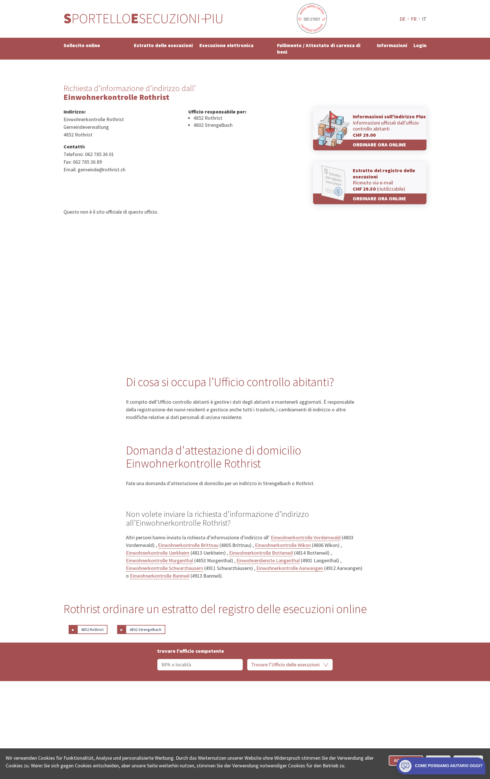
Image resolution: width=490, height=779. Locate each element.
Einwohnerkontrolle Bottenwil (261, 552)
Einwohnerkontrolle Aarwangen (289, 568)
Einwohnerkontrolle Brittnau (188, 545)
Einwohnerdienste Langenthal (268, 560)
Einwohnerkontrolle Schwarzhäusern (164, 568)
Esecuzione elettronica (226, 45)
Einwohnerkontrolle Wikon (283, 545)
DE (402, 18)
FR (414, 18)
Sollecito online (82, 45)
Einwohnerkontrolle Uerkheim (157, 552)
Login (419, 45)
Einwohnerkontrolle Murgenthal (159, 560)
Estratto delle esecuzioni (163, 45)
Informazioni (392, 45)
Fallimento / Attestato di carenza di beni (318, 48)
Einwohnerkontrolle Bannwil (159, 575)
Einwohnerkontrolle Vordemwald (306, 537)
